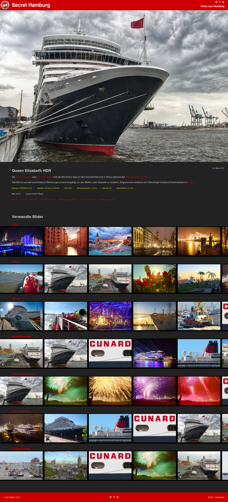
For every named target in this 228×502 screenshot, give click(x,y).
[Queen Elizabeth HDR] (65, 278)
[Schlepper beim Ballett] (199, 316)
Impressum (219, 497)
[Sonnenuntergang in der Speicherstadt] (65, 241)
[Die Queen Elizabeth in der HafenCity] (65, 428)
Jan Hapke (10, 497)
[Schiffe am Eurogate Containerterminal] (110, 316)
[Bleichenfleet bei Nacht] (154, 241)
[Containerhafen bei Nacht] (199, 241)
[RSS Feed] (223, 2)
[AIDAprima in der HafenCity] (21, 316)
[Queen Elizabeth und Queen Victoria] (21, 428)
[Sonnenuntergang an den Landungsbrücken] (110, 241)
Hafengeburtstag (107, 199)
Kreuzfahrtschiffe (48, 199)
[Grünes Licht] (65, 391)
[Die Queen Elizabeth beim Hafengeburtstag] (110, 278)
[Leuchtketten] (199, 391)
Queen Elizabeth (23, 176)
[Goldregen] (110, 391)
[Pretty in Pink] (154, 391)
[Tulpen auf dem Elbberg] (154, 278)
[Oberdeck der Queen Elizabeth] (199, 353)
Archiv (210, 497)
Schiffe (34, 199)
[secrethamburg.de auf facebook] (219, 2)
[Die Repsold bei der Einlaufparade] (21, 278)
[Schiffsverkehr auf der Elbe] (21, 465)
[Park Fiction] (199, 278)
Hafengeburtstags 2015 (137, 176)
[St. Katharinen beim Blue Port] (21, 241)
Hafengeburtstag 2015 (68, 199)
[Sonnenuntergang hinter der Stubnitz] (154, 316)
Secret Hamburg (31, 4)
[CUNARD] (110, 353)
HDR (15, 199)
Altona (191, 182)
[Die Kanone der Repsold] (65, 316)
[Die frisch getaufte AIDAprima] (154, 353)
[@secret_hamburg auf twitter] (216, 2)
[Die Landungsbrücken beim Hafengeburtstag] (65, 465)
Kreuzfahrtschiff (44, 176)
